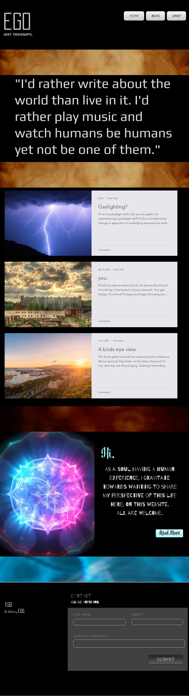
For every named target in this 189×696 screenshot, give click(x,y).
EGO (17, 21)
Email (136, 614)
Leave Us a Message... (91, 636)
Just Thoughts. (18, 34)
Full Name (82, 614)
